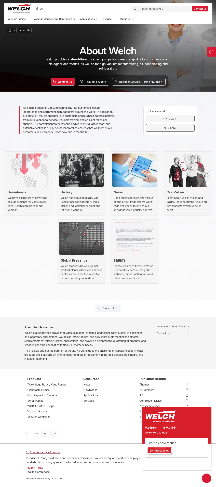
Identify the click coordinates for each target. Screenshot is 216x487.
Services (88, 400)
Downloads (90, 390)
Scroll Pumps (35, 400)
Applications (90, 395)
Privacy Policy (34, 467)
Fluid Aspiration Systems (42, 395)
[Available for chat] (206, 478)
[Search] (135, 9)
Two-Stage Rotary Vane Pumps (46, 384)
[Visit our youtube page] (53, 433)
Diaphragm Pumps (38, 390)
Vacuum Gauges (37, 411)
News (86, 384)
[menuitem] (19, 19)
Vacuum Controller (38, 416)
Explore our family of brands (43, 452)
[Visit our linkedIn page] (44, 433)
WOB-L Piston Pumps (40, 406)
